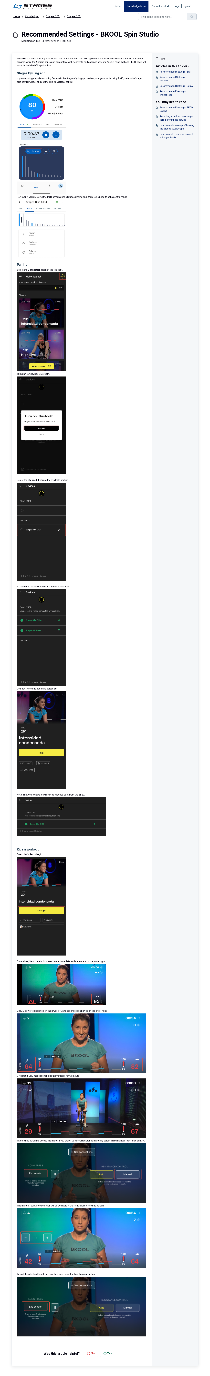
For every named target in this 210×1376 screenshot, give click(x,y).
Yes (109, 1353)
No (93, 1353)
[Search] (192, 16)
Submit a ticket (160, 6)
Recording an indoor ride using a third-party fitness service (176, 118)
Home (117, 6)
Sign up (187, 6)
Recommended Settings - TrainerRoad (173, 93)
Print (162, 58)
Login (177, 6)
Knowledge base (136, 6)
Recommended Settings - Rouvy (176, 86)
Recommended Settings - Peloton (173, 79)
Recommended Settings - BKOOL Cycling (177, 109)
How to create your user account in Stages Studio (176, 136)
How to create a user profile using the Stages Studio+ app (177, 127)
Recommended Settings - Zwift (176, 71)
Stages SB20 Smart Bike (60, 16)
